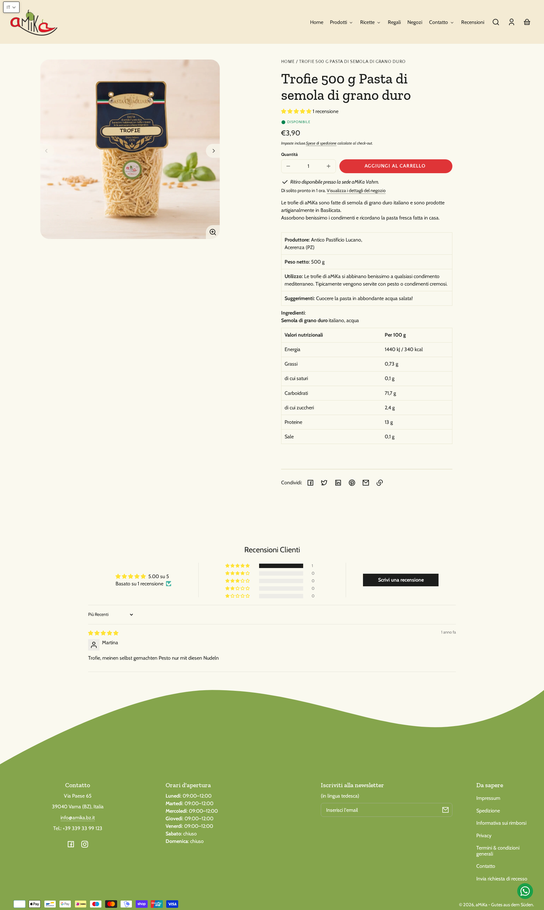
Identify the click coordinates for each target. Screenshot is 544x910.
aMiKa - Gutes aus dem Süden (504, 904)
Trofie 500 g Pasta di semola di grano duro (352, 62)
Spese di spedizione (321, 143)
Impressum (488, 798)
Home (288, 62)
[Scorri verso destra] (213, 151)
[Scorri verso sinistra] (47, 151)
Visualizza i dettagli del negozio (356, 190)
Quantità (289, 154)
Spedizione (488, 811)
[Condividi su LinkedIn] (338, 483)
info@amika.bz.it (77, 818)
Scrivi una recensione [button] (401, 580)
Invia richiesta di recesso (501, 879)
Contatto (485, 866)
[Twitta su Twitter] (324, 483)
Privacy (483, 836)
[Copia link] (380, 483)
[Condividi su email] (366, 483)
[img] (103, 633)
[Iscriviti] (445, 810)
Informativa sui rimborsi (501, 823)
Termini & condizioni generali (497, 850)
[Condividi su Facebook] (310, 483)
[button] (496, 22)
